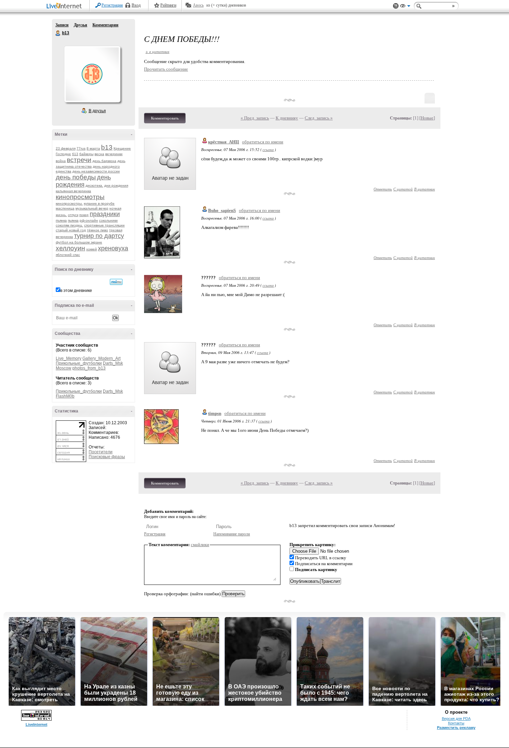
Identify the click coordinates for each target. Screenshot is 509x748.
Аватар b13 (92, 74)
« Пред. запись (255, 118)
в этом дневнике (76, 290)
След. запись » (319, 118)
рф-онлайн (89, 220)
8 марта (93, 148)
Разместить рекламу (456, 727)
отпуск (73, 215)
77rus (81, 148)
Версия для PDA (456, 718)
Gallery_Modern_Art (101, 358)
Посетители (101, 451)
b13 (58, 33)
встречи (79, 159)
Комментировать (165, 118)
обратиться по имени (262, 141)
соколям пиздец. (69, 225)
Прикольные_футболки (79, 363)
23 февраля (65, 148)
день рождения (83, 181)
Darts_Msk (113, 363)
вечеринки (114, 154)
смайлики (200, 544)
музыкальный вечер (91, 208)
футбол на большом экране (79, 242)
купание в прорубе (99, 203)
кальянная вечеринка (73, 191)
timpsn (214, 413)
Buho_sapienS (222, 210)
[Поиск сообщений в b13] (116, 282)
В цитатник (424, 189)
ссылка (268, 149)
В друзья (97, 110)
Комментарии (105, 25)
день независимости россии (96, 171)
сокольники (108, 220)
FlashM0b (65, 396)
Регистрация (112, 5)
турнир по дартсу (99, 235)
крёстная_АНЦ (223, 141)
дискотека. (94, 185)
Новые (427, 118)
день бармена (104, 161)
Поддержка (396, 6)
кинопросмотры (80, 197)
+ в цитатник (157, 51)
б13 (75, 154)
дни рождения (116, 185)
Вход (136, 5)
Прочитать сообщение (166, 69)
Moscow (63, 368)
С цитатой (403, 189)
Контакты (456, 723)
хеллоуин (70, 248)
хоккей (91, 249)
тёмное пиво (97, 230)
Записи (62, 25)
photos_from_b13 (89, 368)
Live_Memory (68, 358)
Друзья (80, 25)
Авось (198, 5)
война (61, 161)
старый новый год (71, 230)
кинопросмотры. (69, 203)
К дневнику (287, 118)
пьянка (73, 220)
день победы (76, 177)
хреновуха (113, 248)
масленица (65, 208)
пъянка (61, 220)
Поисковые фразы (107, 456)
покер (84, 215)
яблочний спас (68, 255)
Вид (405, 7)
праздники (105, 214)
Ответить (383, 189)
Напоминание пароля (231, 534)
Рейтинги (168, 5)
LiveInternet (65, 6)
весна (99, 154)
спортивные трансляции (104, 225)
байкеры (86, 154)
